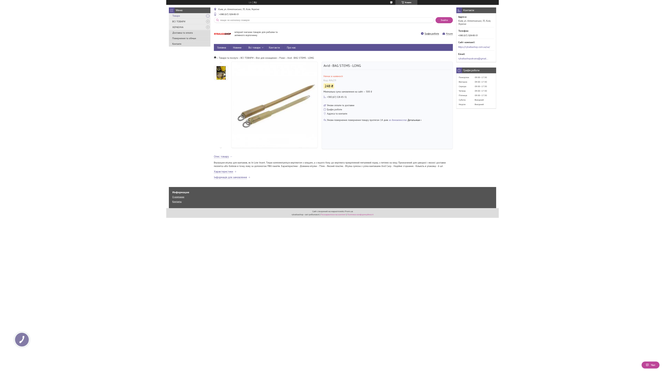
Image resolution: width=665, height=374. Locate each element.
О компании (178, 196)
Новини (237, 47)
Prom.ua (349, 211)
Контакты (177, 201)
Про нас (291, 47)
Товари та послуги (228, 57)
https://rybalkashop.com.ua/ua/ (474, 46)
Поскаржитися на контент (333, 214)
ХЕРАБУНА (177, 27)
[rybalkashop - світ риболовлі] (222, 34)
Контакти (176, 43)
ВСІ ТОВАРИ (178, 21)
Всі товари (254, 47)
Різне (282, 57)
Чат (653, 365)
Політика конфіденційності (360, 214)
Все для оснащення (266, 57)
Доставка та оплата (182, 32)
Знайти (444, 20)
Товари (176, 15)
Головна (221, 47)
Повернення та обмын (184, 38)
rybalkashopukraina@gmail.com (473, 58)
